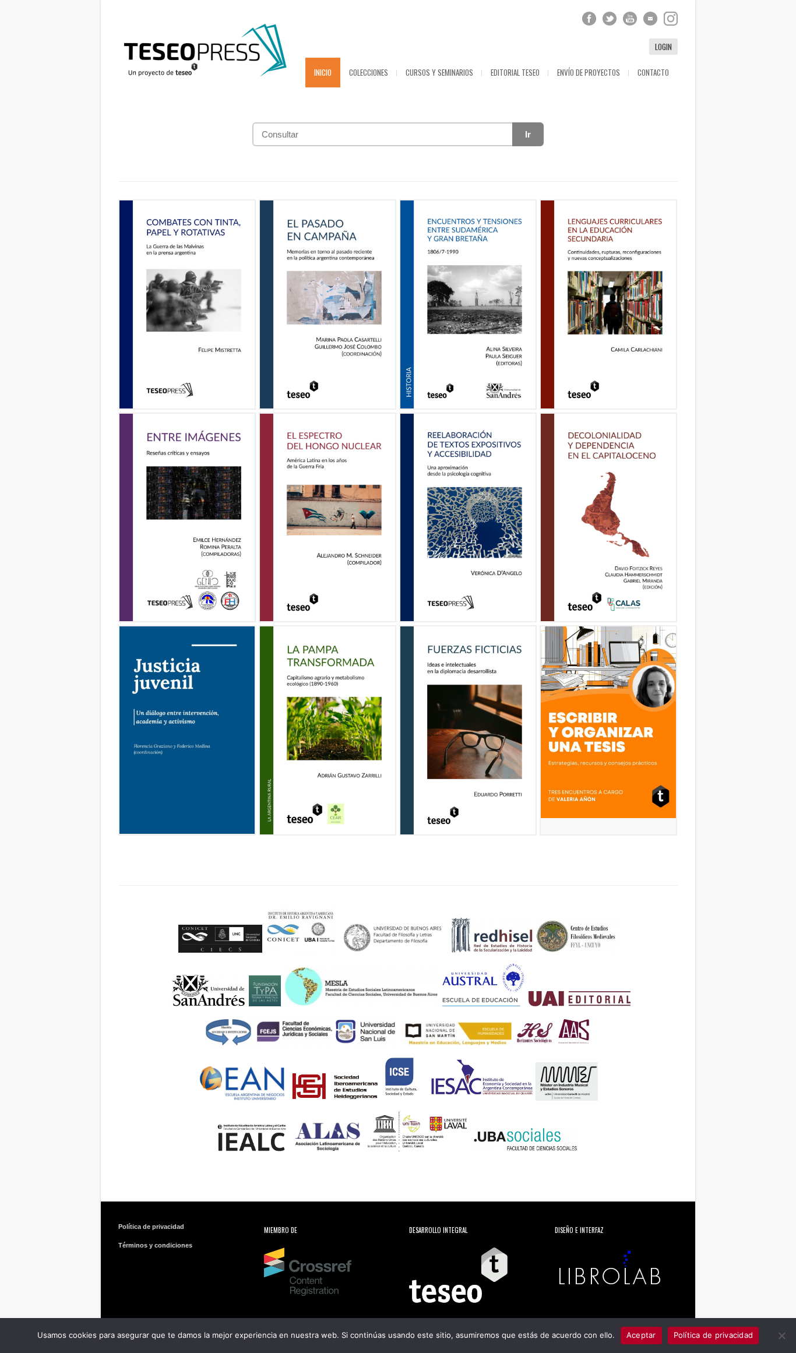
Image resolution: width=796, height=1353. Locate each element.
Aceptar (641, 1335)
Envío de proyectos (588, 72)
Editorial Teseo (515, 72)
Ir (528, 134)
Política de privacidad (151, 1226)
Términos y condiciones (155, 1245)
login (663, 46)
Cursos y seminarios (439, 72)
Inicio (323, 72)
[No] (781, 1335)
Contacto (653, 72)
